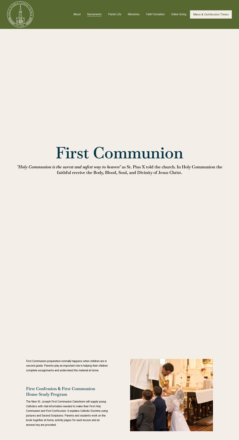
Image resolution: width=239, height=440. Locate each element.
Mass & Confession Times (211, 14)
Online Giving (178, 14)
